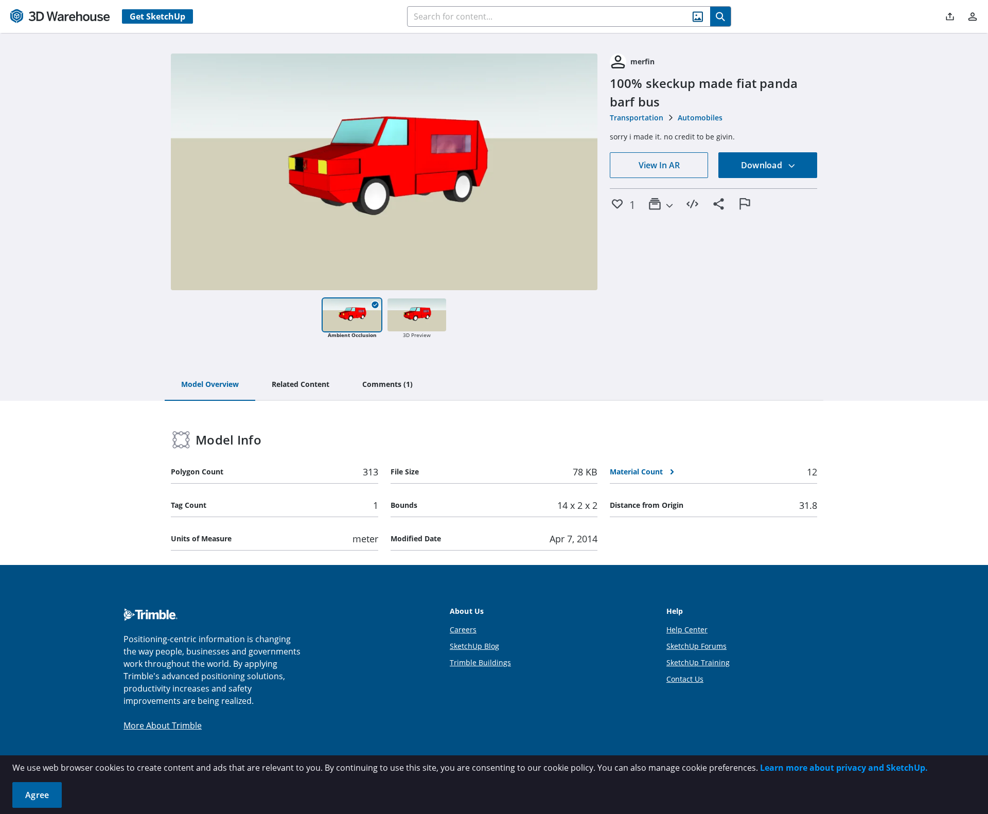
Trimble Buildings (480, 662)
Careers (463, 629)
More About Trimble (162, 725)
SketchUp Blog (474, 646)
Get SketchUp (157, 16)
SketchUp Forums (696, 646)
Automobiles (700, 117)
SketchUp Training (698, 662)
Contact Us (684, 679)
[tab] (210, 385)
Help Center (687, 629)
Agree (37, 795)
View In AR (659, 165)
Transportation (636, 117)
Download (762, 165)
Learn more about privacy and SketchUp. (844, 767)
